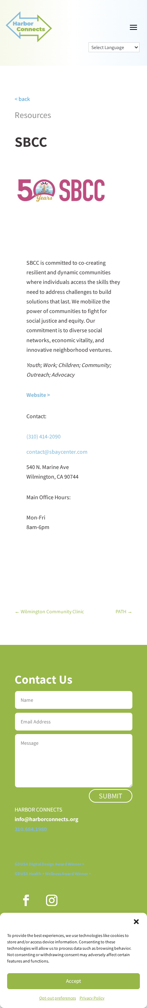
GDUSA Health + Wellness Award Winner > (53, 873)
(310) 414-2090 (43, 436)
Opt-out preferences (57, 998)
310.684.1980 (31, 829)
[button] (136, 921)
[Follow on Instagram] (51, 900)
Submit (110, 796)
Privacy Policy (92, 998)
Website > (38, 395)
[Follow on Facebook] (26, 900)
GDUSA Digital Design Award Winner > (49, 864)
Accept (73, 980)
